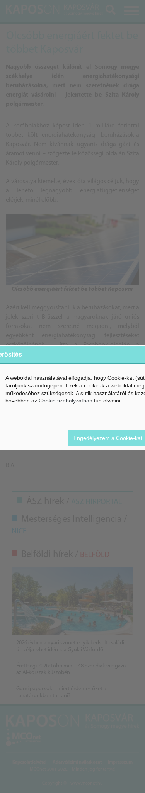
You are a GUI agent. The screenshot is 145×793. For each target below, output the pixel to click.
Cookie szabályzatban (65, 400)
